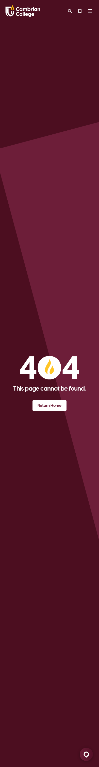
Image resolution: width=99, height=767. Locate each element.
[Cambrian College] (23, 11)
